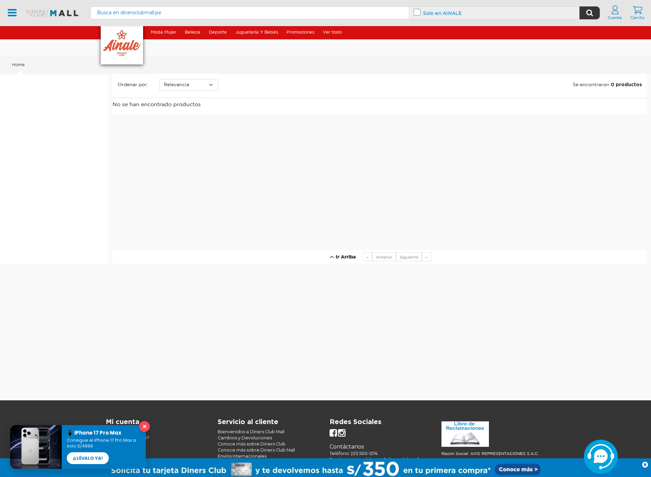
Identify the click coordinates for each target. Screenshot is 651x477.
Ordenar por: (133, 85)
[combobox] (335, 13)
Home (18, 65)
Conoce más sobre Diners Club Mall (256, 450)
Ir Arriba (345, 257)
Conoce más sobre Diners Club (251, 443)
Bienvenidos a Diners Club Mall (251, 431)
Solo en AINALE (442, 13)
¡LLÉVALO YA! (88, 458)
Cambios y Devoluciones (245, 437)
